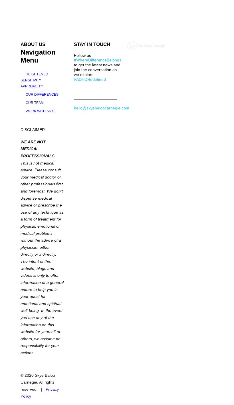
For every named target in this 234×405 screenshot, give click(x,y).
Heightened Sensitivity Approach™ (34, 80)
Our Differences (42, 95)
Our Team (35, 103)
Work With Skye (41, 111)
